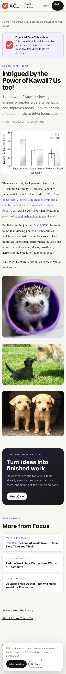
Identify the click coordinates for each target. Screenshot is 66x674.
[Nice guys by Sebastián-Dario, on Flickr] (33, 414)
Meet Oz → (17, 496)
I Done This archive (13, 21)
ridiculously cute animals (30, 216)
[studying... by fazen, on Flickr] (33, 364)
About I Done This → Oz (17, 618)
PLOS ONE (41, 225)
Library (46, 5)
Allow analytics (16, 664)
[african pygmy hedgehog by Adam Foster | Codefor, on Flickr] (33, 307)
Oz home (16, 6)
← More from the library (17, 610)
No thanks (36, 664)
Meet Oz (56, 6)
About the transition (28, 6)
